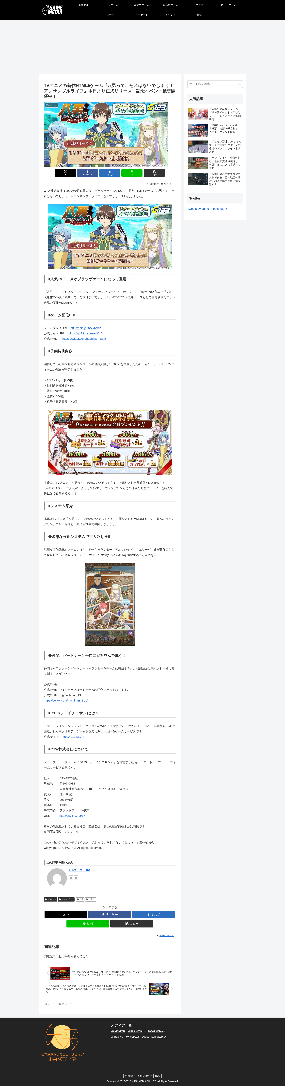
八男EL (92, 899)
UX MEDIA (131, 1037)
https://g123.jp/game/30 (83, 333)
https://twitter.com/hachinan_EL (83, 338)
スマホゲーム (68, 899)
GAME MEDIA (79, 870)
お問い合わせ (145, 1075)
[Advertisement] (142, 47)
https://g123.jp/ (71, 736)
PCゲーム (52, 899)
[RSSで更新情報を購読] (76, 877)
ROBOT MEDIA (155, 1031)
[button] (154, 173)
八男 (81, 899)
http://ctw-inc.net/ (70, 815)
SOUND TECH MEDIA (152, 1037)
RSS (157, 1075)
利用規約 (129, 1075)
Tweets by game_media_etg (205, 208)
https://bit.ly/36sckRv (84, 328)
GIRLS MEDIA (135, 1031)
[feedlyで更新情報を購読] (71, 877)
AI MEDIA (116, 1037)
